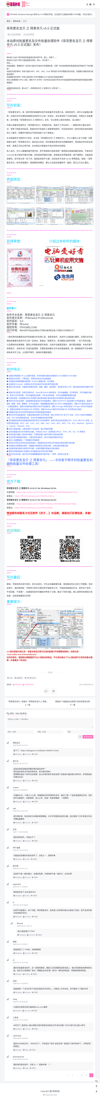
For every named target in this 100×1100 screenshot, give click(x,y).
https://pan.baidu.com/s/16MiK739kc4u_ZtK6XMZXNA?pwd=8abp (46, 503)
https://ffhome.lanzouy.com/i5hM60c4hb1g (34, 496)
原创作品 (16, 21)
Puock (55, 1095)
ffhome (20, 923)
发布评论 (88, 737)
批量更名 (19, 678)
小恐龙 (15, 1017)
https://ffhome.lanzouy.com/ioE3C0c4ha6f (33, 507)
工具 (10, 678)
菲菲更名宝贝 (31, 678)
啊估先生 (16, 742)
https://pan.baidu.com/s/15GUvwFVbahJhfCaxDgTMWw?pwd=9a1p (46, 492)
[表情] (80, 737)
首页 (8, 21)
